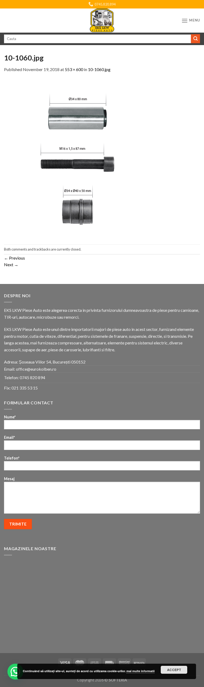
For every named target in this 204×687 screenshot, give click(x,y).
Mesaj (9, 478)
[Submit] (195, 38)
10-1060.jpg (99, 69)
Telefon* (11, 458)
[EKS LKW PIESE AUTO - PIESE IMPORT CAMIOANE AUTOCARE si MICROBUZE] (102, 20)
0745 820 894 (32, 377)
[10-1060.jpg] (77, 157)
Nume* (10, 417)
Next (11, 264)
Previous (14, 257)
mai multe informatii (140, 671)
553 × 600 (74, 69)
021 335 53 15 (24, 387)
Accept (174, 669)
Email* (9, 437)
